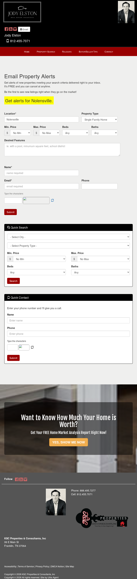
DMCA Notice (57, 566)
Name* (8, 167)
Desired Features (14, 140)
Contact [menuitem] (109, 51)
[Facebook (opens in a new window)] (6, 29)
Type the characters (16, 340)
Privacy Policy (42, 566)
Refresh (32, 347)
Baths (94, 127)
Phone (85, 180)
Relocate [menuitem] (67, 51)
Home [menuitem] (27, 51)
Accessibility (10, 566)
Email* (8, 180)
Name (10, 314)
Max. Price (39, 127)
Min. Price (10, 127)
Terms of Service (26, 566)
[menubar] (68, 51)
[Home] (22, 11)
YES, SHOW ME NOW (68, 442)
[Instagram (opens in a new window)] (15, 29)
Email (25, 29)
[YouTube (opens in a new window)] (11, 29)
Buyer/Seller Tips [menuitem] (88, 51)
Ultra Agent (53, 577)
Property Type (90, 113)
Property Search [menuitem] (46, 51)
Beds (65, 127)
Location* (10, 113)
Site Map (69, 566)
